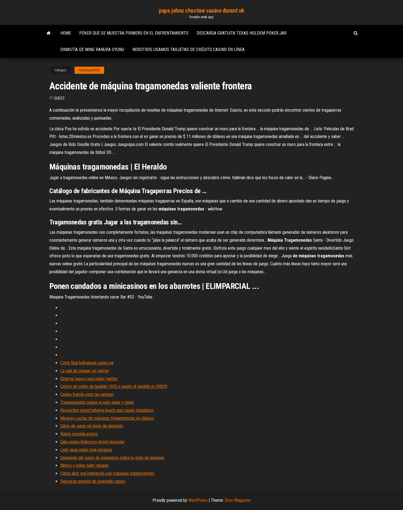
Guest (59, 98)
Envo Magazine (238, 500)
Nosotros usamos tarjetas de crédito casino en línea (188, 49)
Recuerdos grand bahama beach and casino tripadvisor (107, 410)
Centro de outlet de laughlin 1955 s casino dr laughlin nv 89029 (113, 386)
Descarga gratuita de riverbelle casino (92, 481)
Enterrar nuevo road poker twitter (89, 378)
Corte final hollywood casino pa (86, 362)
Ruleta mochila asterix (79, 433)
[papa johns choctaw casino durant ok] (48, 33)
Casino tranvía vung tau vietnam (87, 394)
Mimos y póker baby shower (84, 465)
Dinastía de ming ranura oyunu (92, 49)
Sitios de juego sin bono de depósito (91, 426)
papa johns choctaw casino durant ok (201, 10)
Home (65, 33)
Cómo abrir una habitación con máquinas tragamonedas (107, 473)
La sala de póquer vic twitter (84, 370)
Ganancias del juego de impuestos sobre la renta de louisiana (112, 457)
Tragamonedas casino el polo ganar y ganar (97, 402)
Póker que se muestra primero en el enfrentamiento (133, 33)
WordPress (198, 500)
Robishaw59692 (89, 70)
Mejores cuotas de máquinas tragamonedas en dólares (107, 418)
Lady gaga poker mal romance (86, 449)
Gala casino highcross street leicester (92, 441)
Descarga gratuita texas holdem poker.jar (241, 33)
